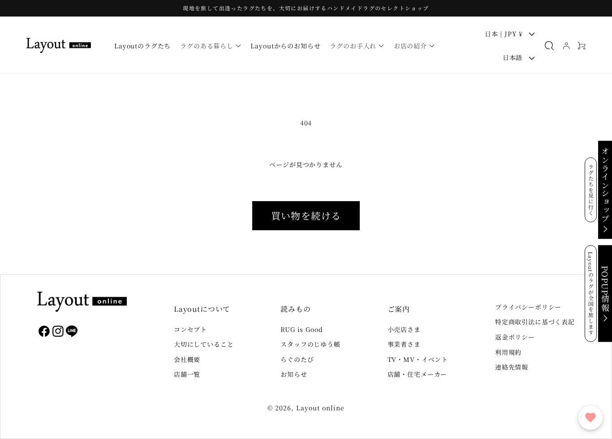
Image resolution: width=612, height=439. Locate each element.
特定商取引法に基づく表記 (535, 321)
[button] (211, 46)
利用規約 (508, 352)
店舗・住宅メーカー (418, 374)
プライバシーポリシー (528, 306)
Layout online (320, 407)
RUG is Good (301, 329)
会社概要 (187, 359)
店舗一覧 (187, 374)
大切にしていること (204, 344)
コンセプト (190, 329)
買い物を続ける (306, 215)
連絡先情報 (511, 366)
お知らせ (293, 374)
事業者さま (404, 344)
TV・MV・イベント (418, 359)
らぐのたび (297, 359)
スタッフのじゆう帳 (310, 344)
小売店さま (404, 329)
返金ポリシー (515, 336)
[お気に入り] (590, 417)
